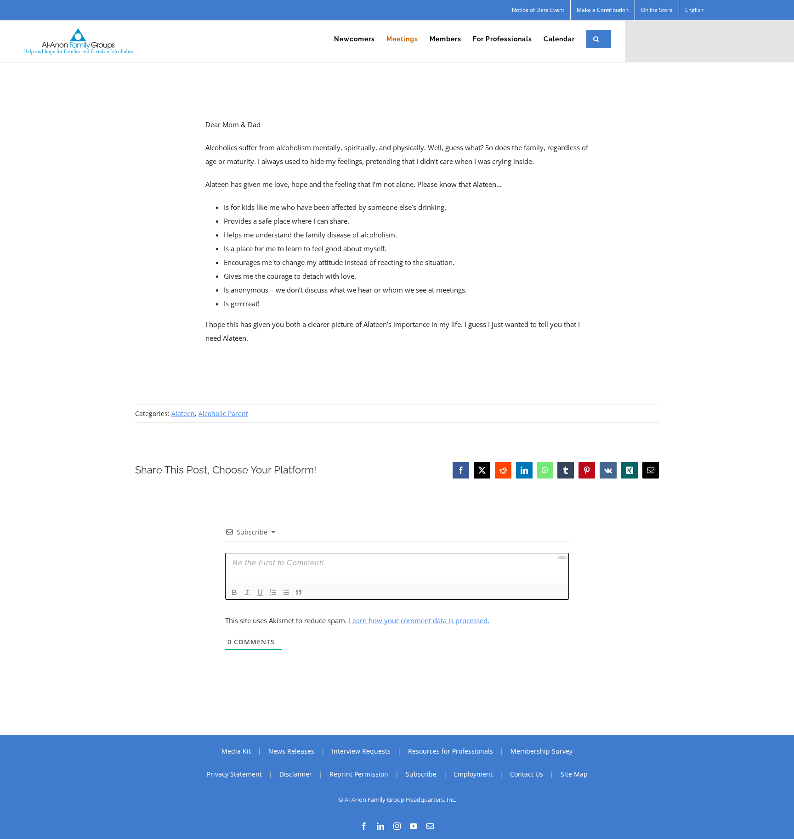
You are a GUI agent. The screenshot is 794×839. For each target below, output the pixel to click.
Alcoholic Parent (223, 413)
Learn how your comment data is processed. (419, 620)
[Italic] (247, 592)
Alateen (183, 413)
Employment (473, 774)
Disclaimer (295, 774)
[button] (596, 39)
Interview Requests (361, 751)
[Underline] (260, 592)
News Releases (291, 751)
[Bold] (234, 592)
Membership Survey (541, 751)
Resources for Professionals (450, 751)
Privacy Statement (234, 774)
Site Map (574, 774)
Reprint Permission (358, 774)
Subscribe (421, 774)
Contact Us (526, 774)
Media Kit (236, 751)
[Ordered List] (273, 592)
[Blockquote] (298, 592)
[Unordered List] (285, 592)
